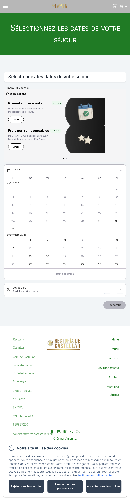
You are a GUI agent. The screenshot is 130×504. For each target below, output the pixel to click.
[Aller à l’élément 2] (66, 158)
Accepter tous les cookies (104, 486)
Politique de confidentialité (95, 475)
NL (71, 432)
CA (78, 432)
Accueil (114, 349)
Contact (114, 377)
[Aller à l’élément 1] (63, 158)
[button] (99, 189)
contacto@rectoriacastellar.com (33, 434)
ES (65, 432)
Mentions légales (113, 391)
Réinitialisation (65, 273)
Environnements (108, 368)
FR (59, 432)
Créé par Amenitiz (65, 439)
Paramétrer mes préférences (65, 486)
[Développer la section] (121, 289)
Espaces (114, 358)
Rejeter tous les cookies (26, 486)
